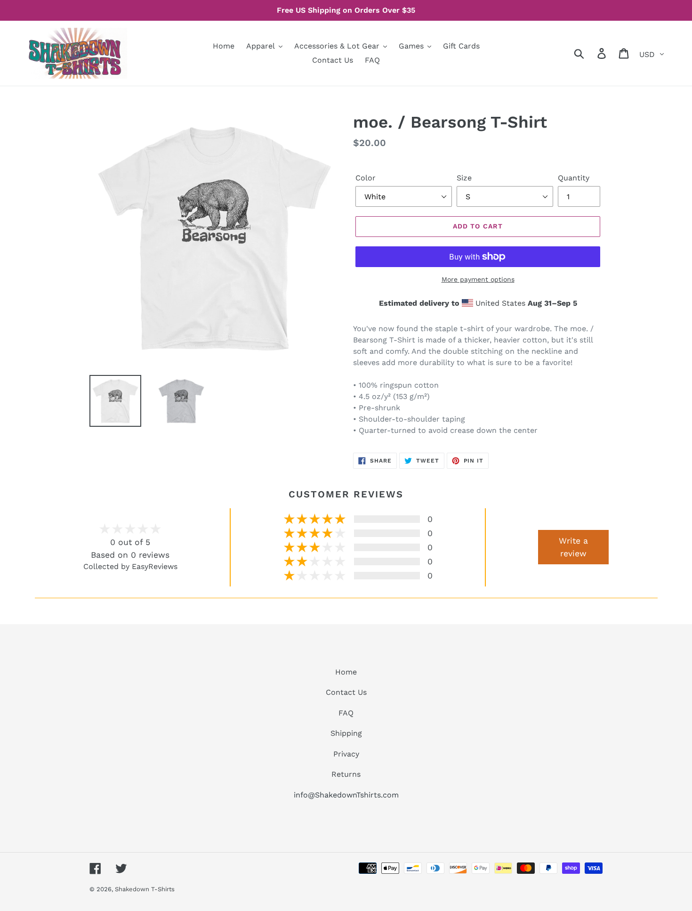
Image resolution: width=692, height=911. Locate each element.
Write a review (573, 547)
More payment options (478, 279)
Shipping (346, 733)
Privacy (346, 753)
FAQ (346, 712)
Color (365, 177)
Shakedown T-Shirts (145, 889)
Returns (346, 774)
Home (346, 671)
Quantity (573, 177)
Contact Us (346, 692)
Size (464, 177)
